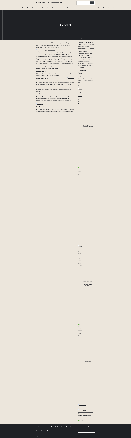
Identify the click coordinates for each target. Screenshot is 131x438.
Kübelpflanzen (81, 55)
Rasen (92, 57)
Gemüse (92, 48)
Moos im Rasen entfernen (88, 205)
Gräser (83, 49)
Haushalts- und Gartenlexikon (49, 3)
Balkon (84, 42)
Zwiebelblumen (81, 67)
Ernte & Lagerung (81, 46)
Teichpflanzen (85, 63)
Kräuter (91, 53)
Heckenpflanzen (81, 51)
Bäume (90, 44)
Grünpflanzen (88, 49)
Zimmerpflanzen (90, 65)
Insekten (89, 51)
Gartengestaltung (82, 48)
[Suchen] (92, 2)
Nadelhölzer (91, 55)
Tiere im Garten (90, 63)
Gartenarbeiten (87, 46)
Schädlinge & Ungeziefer (85, 59)
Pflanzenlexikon (86, 57)
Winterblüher (84, 65)
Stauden (80, 61)
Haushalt (92, 49)
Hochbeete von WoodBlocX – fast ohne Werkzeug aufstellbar (88, 126)
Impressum (86, 430)
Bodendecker (85, 44)
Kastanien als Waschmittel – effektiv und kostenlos (88, 79)
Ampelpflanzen (80, 42)
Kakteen (92, 51)
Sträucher (80, 63)
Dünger (93, 44)
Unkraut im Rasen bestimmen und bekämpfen (89, 362)
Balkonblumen (89, 42)
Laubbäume (87, 55)
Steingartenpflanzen (86, 61)
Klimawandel (87, 53)
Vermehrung (79, 65)
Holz (86, 51)
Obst (79, 57)
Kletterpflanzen (81, 53)
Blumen (80, 44)
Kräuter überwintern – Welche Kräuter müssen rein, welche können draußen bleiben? (88, 283)
